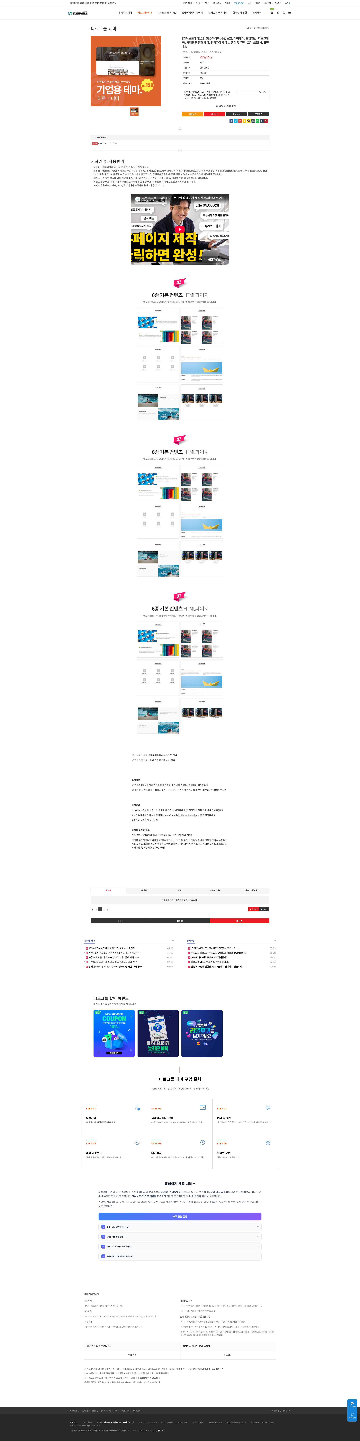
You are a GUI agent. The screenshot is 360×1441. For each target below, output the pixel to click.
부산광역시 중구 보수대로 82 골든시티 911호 (115, 1422)
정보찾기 (278, 3)
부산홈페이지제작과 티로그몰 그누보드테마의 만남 (112, 961)
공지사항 (191, 940)
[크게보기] (126, 71)
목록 (240, 920)
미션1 (198, 3)
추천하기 (258, 114)
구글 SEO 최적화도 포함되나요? (118, 1246)
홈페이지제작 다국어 (192, 12)
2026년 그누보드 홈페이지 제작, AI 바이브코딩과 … (113, 948)
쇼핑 (287, 3)
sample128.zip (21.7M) (105, 143)
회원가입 (268, 3)
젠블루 (206, 3)
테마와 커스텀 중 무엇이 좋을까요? (119, 1256)
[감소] (264, 92)
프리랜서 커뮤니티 (217, 12)
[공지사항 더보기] (275, 940)
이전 (121, 920)
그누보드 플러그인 (167, 12)
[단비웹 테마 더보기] (173, 940)
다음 (181, 920)
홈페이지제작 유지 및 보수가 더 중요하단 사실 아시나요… (115, 966)
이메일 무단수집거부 (108, 1410)
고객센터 (257, 12)
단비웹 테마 (89, 940)
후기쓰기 (254, 909)
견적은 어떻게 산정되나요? (116, 1236)
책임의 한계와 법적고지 (131, 1410)
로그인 (258, 3)
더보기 (264, 909)
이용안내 (275, 1410)
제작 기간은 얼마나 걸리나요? (117, 1226)
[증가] (259, 92)
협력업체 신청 (240, 12)
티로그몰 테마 (145, 12)
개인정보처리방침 (88, 1410)
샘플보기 (192, 114)
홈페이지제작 (125, 12)
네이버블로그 (187, 3)
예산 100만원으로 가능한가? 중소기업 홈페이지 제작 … (114, 952)
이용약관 (73, 1410)
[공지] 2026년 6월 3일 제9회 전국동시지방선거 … (214, 948)
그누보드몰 (217, 3)
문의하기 (286, 1410)
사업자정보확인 (198, 1422)
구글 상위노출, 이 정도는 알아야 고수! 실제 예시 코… (113, 957)
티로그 (227, 3)
